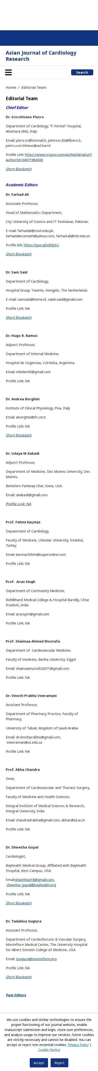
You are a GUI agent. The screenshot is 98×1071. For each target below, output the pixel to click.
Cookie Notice (49, 1049)
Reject (59, 1063)
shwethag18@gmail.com (34, 879)
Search (82, 72)
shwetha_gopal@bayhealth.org (31, 884)
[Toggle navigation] (8, 72)
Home (11, 87)
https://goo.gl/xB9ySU (41, 244)
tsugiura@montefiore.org (36, 958)
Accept (39, 1063)
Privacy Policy (78, 1044)
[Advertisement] (49, 14)
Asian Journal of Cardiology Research (41, 55)
